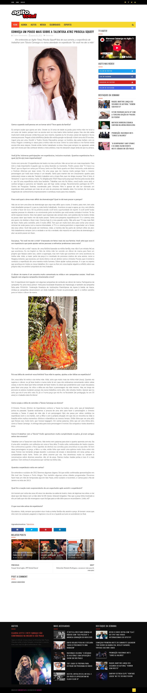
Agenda (24, 24)
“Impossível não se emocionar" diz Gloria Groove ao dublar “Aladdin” (52, 552)
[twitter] (131, 2)
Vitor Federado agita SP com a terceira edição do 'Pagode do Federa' (124, 114)
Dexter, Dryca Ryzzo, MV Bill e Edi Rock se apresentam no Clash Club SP (79, 676)
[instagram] (125, 2)
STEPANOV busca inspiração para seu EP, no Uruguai (24, 553)
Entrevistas (49, 35)
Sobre (17, 2)
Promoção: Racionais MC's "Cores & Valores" (122, 134)
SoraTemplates (22, 690)
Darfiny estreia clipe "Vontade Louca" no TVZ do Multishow (122, 674)
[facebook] (128, 2)
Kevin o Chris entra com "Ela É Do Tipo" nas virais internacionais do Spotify (121, 634)
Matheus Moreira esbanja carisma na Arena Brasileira (123, 123)
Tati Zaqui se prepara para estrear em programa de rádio (79, 664)
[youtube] (135, 2)
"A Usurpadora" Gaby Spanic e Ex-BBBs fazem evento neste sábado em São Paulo (123, 146)
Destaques (17, 542)
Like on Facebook (105, 76)
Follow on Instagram (107, 88)
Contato (23, 2)
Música (43, 24)
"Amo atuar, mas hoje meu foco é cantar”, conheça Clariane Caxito (79, 552)
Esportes (68, 24)
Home (12, 2)
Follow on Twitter (106, 71)
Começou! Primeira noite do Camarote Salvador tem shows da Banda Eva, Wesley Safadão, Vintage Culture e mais (115, 645)
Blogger (39, 690)
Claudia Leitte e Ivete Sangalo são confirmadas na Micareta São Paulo (27, 634)
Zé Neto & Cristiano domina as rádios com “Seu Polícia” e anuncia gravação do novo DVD (79, 634)
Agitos (33, 24)
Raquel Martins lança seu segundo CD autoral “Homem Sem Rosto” (123, 104)
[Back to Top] (134, 690)
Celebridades (55, 24)
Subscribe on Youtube (107, 82)
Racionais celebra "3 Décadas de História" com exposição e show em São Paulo (79, 655)
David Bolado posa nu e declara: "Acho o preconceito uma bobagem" (80, 645)
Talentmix (30, 524)
